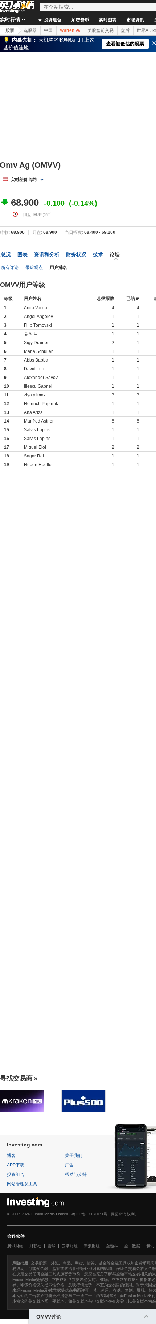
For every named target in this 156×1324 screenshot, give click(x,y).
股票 (9, 30)
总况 (6, 254)
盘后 (125, 30)
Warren (67, 30)
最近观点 (34, 267)
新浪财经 (92, 1246)
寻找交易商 (16, 1078)
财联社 (35, 1246)
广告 (69, 1165)
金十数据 (132, 1246)
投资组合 (52, 20)
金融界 (112, 1246)
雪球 (52, 1246)
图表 (22, 254)
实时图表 (107, 20)
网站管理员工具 (22, 1183)
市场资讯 (135, 20)
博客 (11, 1155)
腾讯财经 (15, 1246)
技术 (98, 254)
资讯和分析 (46, 254)
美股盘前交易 (100, 30)
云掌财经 (70, 1246)
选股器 (30, 30)
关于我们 (73, 1155)
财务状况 (76, 254)
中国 (48, 30)
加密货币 (80, 20)
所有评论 (10, 267)
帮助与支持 (76, 1174)
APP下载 (15, 1165)
